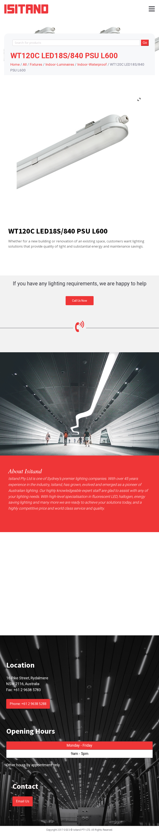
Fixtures (36, 64)
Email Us (22, 801)
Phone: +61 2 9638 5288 (28, 703)
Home (15, 64)
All (25, 64)
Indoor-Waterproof (92, 64)
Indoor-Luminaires (59, 64)
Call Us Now (79, 300)
